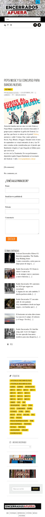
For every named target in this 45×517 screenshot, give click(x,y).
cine (24, 402)
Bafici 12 (27, 393)
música (12, 414)
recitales (13, 427)
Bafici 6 (12, 390)
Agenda (12, 387)
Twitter (39, 25)
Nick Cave (26, 414)
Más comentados (5, 25)
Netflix (19, 414)
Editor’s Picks (8, 25)
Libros (27, 411)
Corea (30, 405)
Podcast (18, 418)
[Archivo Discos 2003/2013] (22, 477)
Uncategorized (15, 430)
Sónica (35, 134)
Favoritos (11, 25)
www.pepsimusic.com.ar (26, 159)
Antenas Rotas (29, 387)
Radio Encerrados (16, 424)
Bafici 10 (12, 393)
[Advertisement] (22, 54)
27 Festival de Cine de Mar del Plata (20, 384)
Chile (18, 402)
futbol (21, 411)
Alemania (20, 387)
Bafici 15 (27, 396)
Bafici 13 (12, 396)
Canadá (12, 402)
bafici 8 (26, 390)
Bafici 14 (20, 396)
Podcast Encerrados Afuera (19, 421)
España (29, 408)
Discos (12, 408)
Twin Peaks (21, 427)
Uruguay (24, 430)
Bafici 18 (27, 399)
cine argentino (15, 405)
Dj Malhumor (21, 408)
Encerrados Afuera (13, 93)
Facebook (35, 25)
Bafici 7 (19, 390)
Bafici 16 (12, 399)
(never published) (13, 197)
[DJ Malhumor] (22, 368)
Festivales (8, 89)
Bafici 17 (20, 399)
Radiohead (27, 424)
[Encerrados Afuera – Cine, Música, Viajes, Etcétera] (22, 14)
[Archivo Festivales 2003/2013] (22, 463)
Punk (31, 421)
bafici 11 (20, 393)
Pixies (12, 418)
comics (24, 405)
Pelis (32, 414)
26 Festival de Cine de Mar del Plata (20, 380)
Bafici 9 (32, 390)
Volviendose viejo (15, 433)
